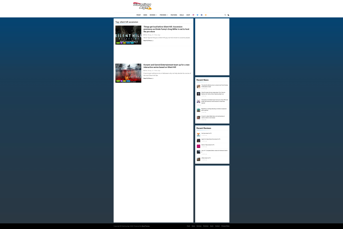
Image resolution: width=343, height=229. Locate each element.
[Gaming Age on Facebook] (202, 15)
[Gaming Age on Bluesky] (197, 15)
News (145, 15)
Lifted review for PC (206, 158)
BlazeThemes (146, 226)
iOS (121, 42)
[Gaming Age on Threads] (193, 15)
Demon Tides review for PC (207, 144)
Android (118, 42)
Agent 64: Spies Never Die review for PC (210, 139)
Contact (217, 226)
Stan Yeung (148, 35)
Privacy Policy (225, 226)
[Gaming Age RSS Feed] (206, 15)
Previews (163, 15)
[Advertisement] (196, 6)
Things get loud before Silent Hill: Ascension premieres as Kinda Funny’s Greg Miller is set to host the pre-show (166, 29)
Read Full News (148, 40)
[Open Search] (225, 15)
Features (174, 15)
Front (138, 15)
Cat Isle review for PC (206, 133)
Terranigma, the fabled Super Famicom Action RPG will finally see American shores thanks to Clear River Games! (214, 101)
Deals (182, 15)
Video (132, 42)
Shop (188, 15)
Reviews (152, 15)
